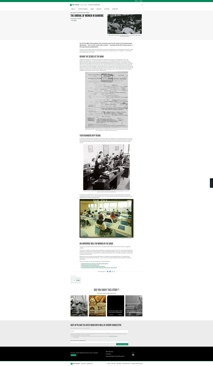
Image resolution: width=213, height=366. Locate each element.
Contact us (73, 355)
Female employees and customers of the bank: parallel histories (94, 263)
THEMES (92, 9)
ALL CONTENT (106, 9)
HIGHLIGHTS (98, 9)
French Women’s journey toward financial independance (93, 266)
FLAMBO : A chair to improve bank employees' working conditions (78, 311)
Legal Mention (119, 363)
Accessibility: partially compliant (136, 363)
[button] (74, 280)
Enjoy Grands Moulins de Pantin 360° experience (115, 356)
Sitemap (108, 363)
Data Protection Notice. (113, 336)
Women (75, 20)
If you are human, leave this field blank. (78, 340)
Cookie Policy (113, 363)
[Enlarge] (126, 73)
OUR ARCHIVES (115, 9)
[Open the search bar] (142, 5)
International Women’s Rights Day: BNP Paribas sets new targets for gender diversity (99, 267)
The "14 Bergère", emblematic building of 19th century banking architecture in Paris (97, 311)
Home (71, 12)
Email (72, 331)
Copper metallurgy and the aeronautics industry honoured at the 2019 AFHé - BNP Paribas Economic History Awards (134, 311)
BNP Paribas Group (109, 351)
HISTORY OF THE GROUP (83, 9)
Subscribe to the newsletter (122, 344)
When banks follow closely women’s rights (90, 264)
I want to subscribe (76, 337)
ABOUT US (73, 9)
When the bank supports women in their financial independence (115, 311)
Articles (74, 12)
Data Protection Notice (126, 363)
